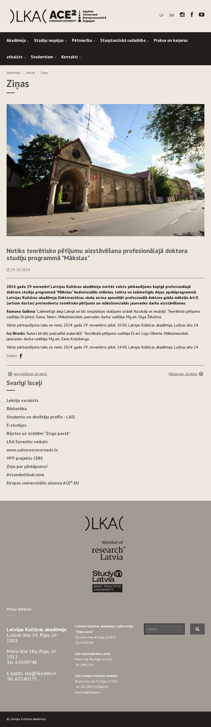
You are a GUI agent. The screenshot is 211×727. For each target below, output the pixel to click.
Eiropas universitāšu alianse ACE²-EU (43, 483)
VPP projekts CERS (25, 458)
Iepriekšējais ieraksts (30, 373)
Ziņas (44, 73)
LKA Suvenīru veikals (27, 441)
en (172, 15)
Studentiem (42, 56)
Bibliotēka (17, 408)
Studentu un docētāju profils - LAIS (41, 417)
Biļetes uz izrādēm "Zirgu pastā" (38, 433)
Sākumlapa (14, 73)
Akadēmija (16, 40)
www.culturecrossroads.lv (32, 450)
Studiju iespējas (49, 40)
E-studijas (16, 425)
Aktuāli (30, 73)
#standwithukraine (25, 474)
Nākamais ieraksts (183, 373)
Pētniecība (82, 40)
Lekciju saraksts (22, 400)
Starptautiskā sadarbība (123, 40)
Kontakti (69, 56)
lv (161, 15)
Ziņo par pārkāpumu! (27, 466)
